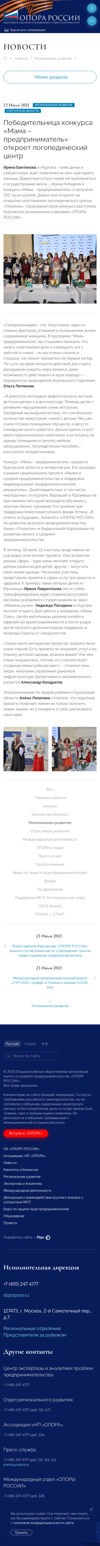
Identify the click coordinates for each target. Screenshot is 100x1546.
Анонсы (50, 806)
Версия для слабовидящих (28, 30)
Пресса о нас (50, 856)
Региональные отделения (31, 1328)
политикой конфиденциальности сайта (43, 1523)
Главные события (50, 798)
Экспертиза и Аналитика (22, 1183)
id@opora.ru (16, 1295)
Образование (13, 1216)
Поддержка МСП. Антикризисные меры (50, 898)
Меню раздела (51, 77)
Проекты (10, 1223)
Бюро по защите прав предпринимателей (50, 873)
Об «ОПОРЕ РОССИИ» (21, 1149)
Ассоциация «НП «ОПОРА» (24, 1156)
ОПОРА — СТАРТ (50, 914)
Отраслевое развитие (50, 831)
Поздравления (50, 889)
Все (50, 789)
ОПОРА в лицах (50, 848)
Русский (12, 1044)
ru (92, 20)
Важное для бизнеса (50, 814)
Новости (21, 58)
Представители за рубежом (34, 1335)
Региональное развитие (53, 58)
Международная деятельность (50, 839)
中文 (45, 1044)
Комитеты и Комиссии (20, 1170)
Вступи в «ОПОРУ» (26, 1133)
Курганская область (23, 110)
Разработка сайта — (24, 1237)
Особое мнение (50, 864)
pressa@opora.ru (16, 1464)
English (30, 1044)
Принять (21, 1532)
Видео (50, 881)
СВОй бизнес (50, 906)
